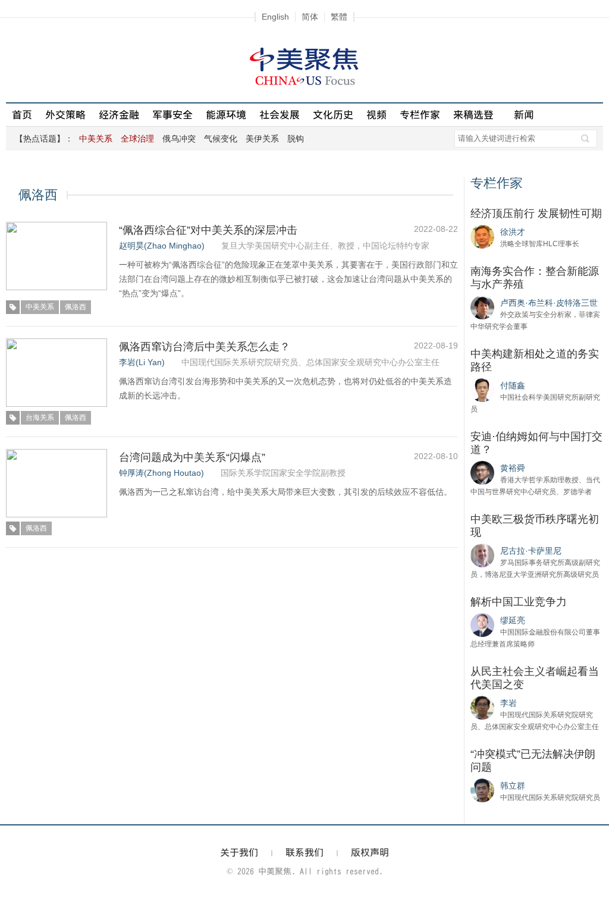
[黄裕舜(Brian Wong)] (482, 472)
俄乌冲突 (179, 138)
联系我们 (304, 852)
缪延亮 (512, 620)
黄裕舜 (512, 468)
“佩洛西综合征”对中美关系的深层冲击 (208, 230)
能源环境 (226, 114)
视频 (376, 114)
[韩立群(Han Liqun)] (482, 790)
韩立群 (512, 785)
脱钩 (295, 138)
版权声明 (370, 852)
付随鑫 (512, 385)
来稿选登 (473, 114)
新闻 (524, 114)
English (275, 16)
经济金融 (119, 114)
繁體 (339, 16)
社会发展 (279, 114)
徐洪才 (512, 232)
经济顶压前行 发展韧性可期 (536, 213)
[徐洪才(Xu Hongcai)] (482, 236)
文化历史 (333, 114)
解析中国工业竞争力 (518, 602)
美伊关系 (262, 138)
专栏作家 (420, 114)
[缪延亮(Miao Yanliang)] (482, 624)
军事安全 (172, 114)
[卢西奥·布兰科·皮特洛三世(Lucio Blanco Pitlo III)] (482, 307)
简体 (310, 16)
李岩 (508, 703)
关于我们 (239, 852)
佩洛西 (75, 307)
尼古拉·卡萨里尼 (530, 550)
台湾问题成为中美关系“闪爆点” (192, 457)
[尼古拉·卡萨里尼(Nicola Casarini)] (482, 555)
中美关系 (40, 307)
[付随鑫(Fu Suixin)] (482, 389)
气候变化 (220, 138)
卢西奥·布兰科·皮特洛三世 (549, 302)
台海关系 (40, 417)
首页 (22, 114)
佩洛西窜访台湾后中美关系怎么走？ (204, 347)
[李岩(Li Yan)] (482, 707)
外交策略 (65, 114)
